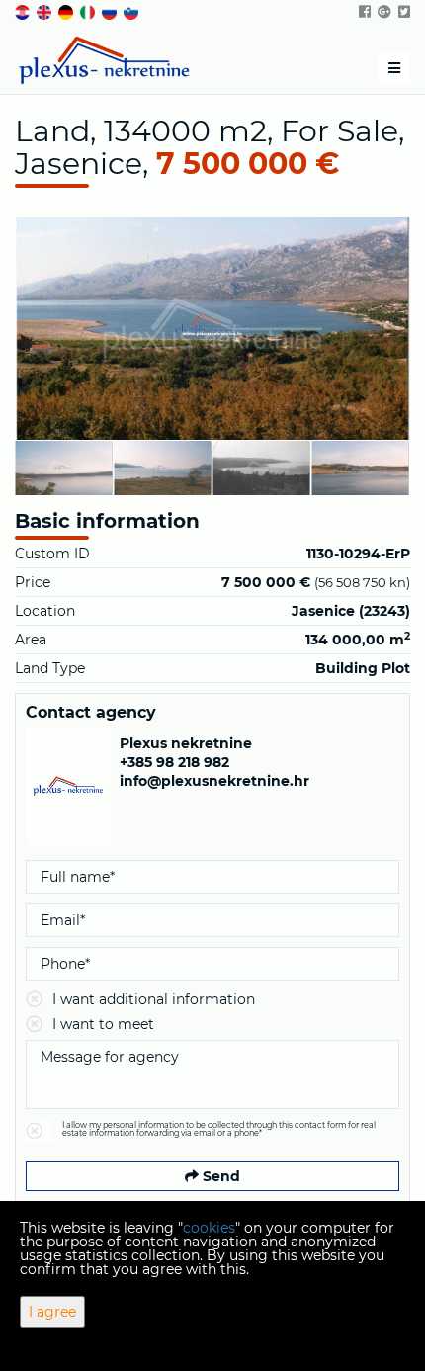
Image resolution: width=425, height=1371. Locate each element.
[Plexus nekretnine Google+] (383, 12)
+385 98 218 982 (174, 762)
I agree (52, 1312)
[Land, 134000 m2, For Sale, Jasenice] (212, 328)
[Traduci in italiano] (89, 11)
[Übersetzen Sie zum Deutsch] (67, 11)
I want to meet (103, 1024)
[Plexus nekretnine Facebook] (363, 12)
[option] (112, 468)
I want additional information (153, 999)
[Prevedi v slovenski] (132, 11)
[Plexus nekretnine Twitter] (402, 12)
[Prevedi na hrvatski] (24, 11)
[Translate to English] (45, 11)
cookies (209, 1228)
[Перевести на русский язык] (111, 11)
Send (219, 1176)
